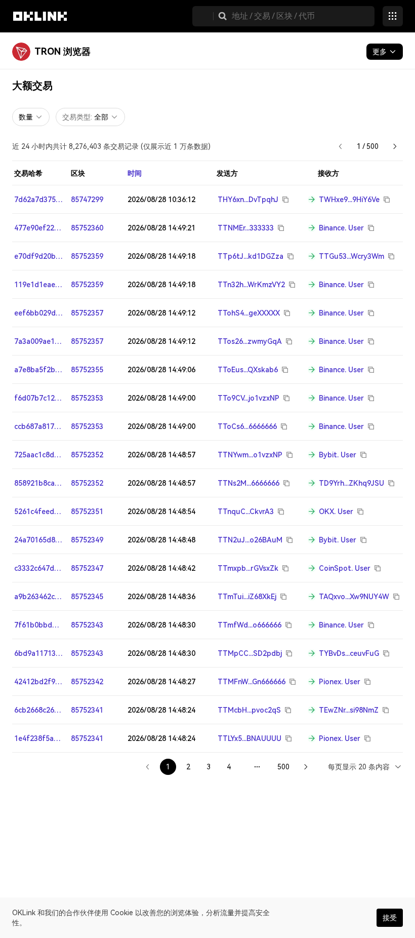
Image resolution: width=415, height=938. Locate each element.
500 (283, 767)
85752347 (87, 568)
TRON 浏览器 (62, 51)
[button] (223, 16)
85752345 (87, 597)
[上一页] (341, 146)
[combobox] (365, 766)
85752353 (87, 398)
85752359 (87, 256)
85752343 (87, 625)
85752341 (87, 710)
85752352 (87, 455)
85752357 (87, 313)
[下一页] (395, 146)
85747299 (87, 200)
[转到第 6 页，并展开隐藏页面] (257, 767)
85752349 (87, 540)
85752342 (87, 682)
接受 (390, 918)
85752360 (87, 228)
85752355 (87, 370)
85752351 (87, 511)
